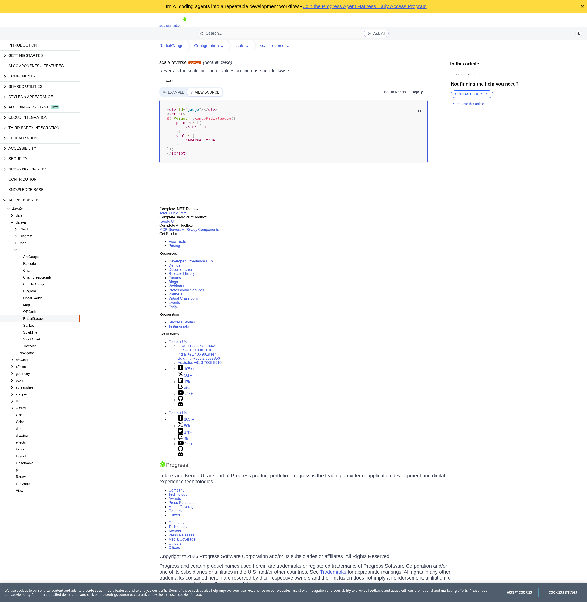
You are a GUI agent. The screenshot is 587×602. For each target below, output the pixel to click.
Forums (175, 278)
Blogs (173, 282)
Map (26, 305)
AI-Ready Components (200, 230)
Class (20, 415)
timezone (23, 484)
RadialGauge (33, 318)
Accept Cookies (519, 592)
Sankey (29, 325)
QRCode (29, 312)
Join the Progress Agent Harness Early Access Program (365, 6)
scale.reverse (173, 62)
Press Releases (181, 503)
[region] (293, 592)
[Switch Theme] (578, 33)
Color (20, 422)
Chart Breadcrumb (37, 277)
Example (169, 81)
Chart (27, 270)
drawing (22, 435)
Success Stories (182, 322)
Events (174, 302)
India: (197, 354)
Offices (174, 515)
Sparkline (30, 332)
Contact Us (178, 342)
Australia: (200, 363)
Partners (175, 294)
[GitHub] (180, 400)
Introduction (22, 45)
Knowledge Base (26, 190)
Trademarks (333, 572)
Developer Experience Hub (191, 261)
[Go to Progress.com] (174, 467)
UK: (196, 350)
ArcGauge (31, 257)
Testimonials (179, 326)
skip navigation (170, 25)
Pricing (174, 246)
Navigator (26, 353)
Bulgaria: (199, 358)
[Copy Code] (420, 111)
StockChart (31, 339)
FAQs (173, 307)
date (19, 429)
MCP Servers (170, 230)
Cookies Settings (563, 592)
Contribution (22, 179)
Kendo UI (167, 221)
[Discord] (180, 405)
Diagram (29, 291)
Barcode (29, 263)
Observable (24, 463)
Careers (175, 511)
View (19, 490)
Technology (178, 494)
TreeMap (29, 346)
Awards (175, 498)
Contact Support (472, 94)
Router (21, 477)
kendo (20, 449)
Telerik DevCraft (172, 213)
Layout (21, 456)
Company (176, 490)
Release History (182, 274)
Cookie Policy (20, 594)
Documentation (181, 269)
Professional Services (186, 290)
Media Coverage (182, 507)
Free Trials (177, 241)
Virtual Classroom (183, 298)
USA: (196, 346)
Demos (174, 265)
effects (21, 442)
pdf (18, 470)
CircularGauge (34, 284)
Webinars (176, 286)
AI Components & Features (36, 66)
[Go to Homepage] (184, 25)
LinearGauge (32, 298)
